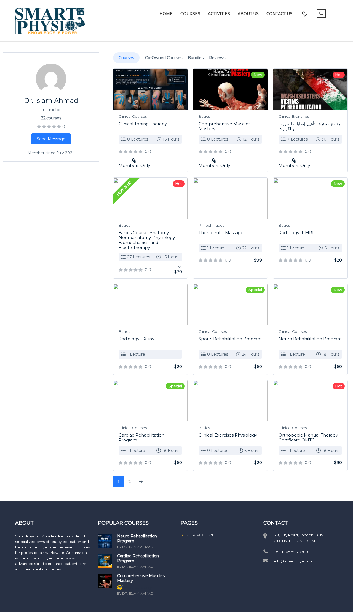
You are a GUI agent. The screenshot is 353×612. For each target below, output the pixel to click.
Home (166, 13)
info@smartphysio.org (294, 561)
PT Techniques (211, 225)
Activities (219, 13)
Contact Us (279, 13)
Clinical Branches (294, 116)
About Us (248, 13)
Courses (190, 13)
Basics (204, 116)
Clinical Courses (133, 116)
